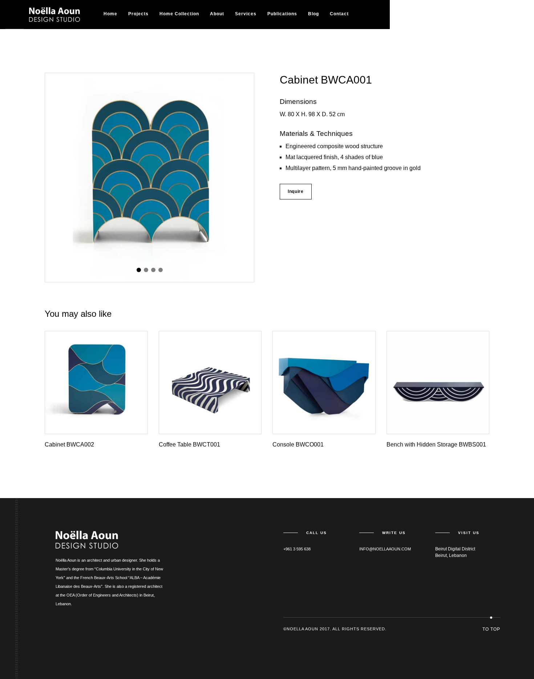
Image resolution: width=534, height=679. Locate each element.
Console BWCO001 (298, 444)
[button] (139, 270)
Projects (138, 13)
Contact (339, 13)
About (217, 13)
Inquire (296, 191)
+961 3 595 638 (297, 549)
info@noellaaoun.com (385, 549)
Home (110, 13)
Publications (282, 13)
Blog (313, 13)
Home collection (179, 13)
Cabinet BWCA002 (69, 444)
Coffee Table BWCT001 (189, 444)
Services (245, 13)
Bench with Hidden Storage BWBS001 (436, 444)
